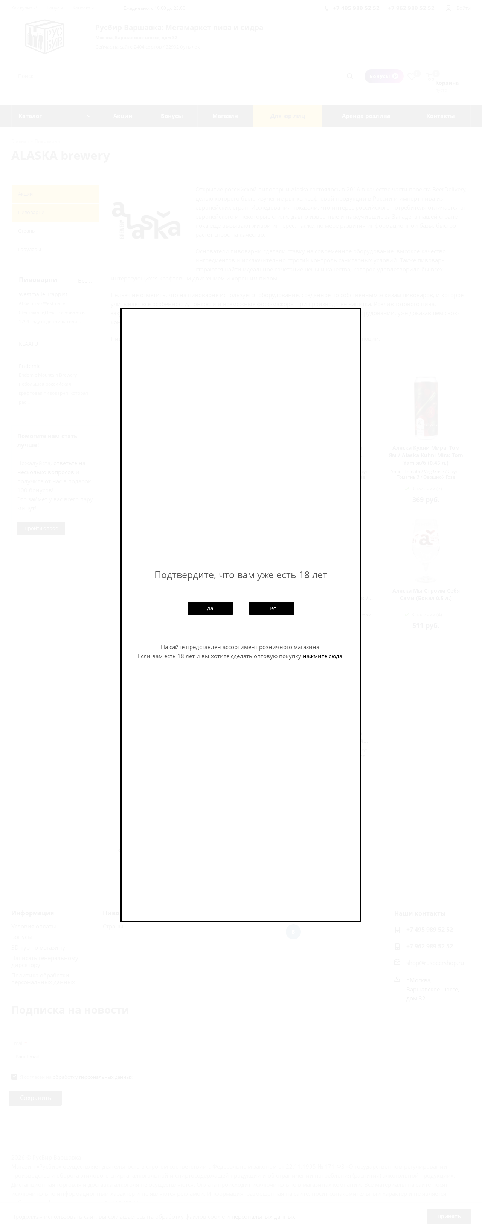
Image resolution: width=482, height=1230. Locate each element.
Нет (271, 608)
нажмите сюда (322, 656)
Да (210, 608)
